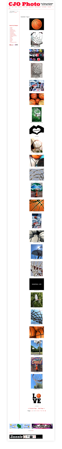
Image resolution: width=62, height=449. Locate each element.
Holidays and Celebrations (13, 35)
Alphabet (11, 27)
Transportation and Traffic (13, 42)
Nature (11, 37)
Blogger (32, 430)
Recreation (11, 39)
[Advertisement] (37, 13)
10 (45, 410)
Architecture (11, 29)
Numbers (11, 38)
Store (9, 8)
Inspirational (11, 36)
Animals (11, 28)
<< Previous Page (32, 408)
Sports (11, 41)
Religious (11, 40)
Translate (15, 12)
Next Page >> (41, 408)
